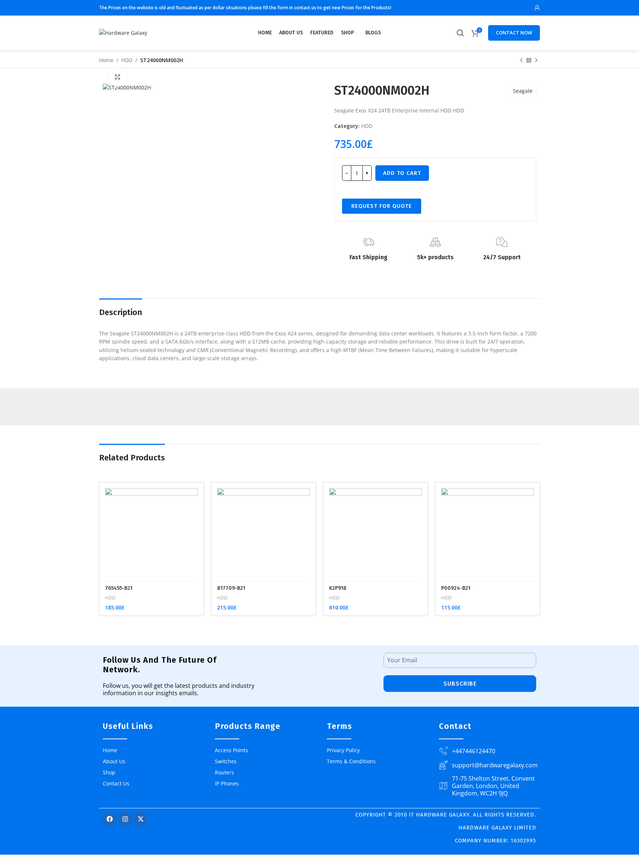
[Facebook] (109, 819)
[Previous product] (521, 60)
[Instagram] (125, 819)
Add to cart (402, 173)
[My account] (537, 7)
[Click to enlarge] (117, 77)
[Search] (460, 33)
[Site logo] (123, 32)
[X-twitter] (141, 819)
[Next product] (536, 60)
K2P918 (337, 588)
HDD (126, 60)
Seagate (522, 90)
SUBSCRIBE (460, 683)
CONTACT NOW (514, 32)
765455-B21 (118, 588)
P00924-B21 (455, 588)
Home (106, 60)
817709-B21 (231, 588)
